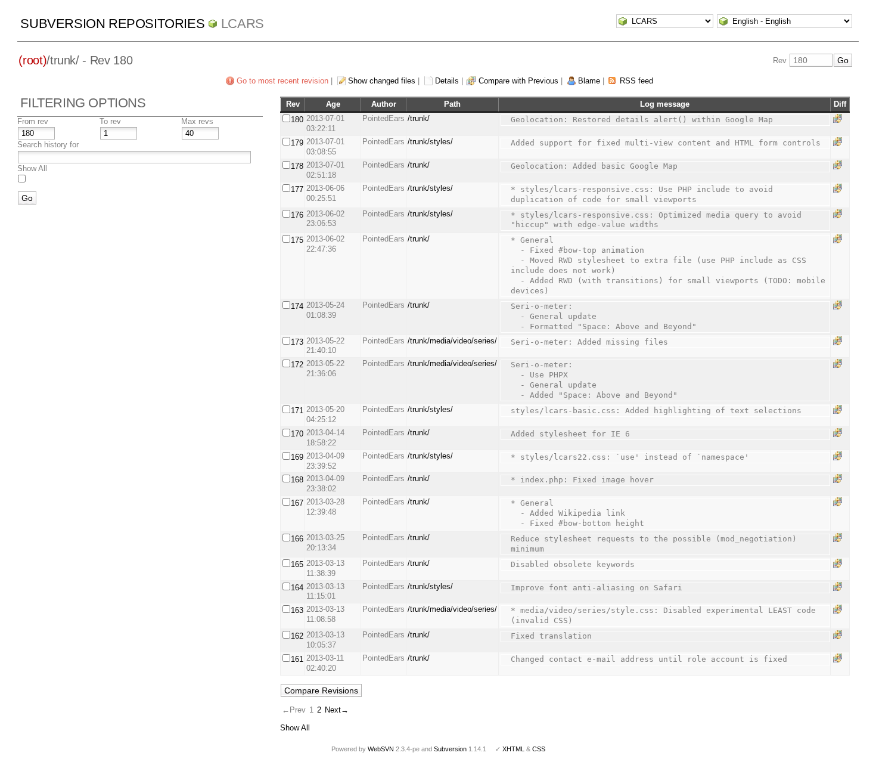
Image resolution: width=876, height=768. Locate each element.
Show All (32, 168)
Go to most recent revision (282, 80)
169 (297, 457)
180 (297, 119)
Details (447, 80)
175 (297, 240)
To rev (110, 121)
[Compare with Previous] (839, 118)
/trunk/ (419, 118)
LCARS (242, 23)
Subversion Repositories (112, 23)
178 (297, 166)
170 (297, 433)
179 (297, 142)
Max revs (197, 121)
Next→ (337, 709)
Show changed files (381, 80)
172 (297, 364)
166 (297, 538)
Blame (589, 80)
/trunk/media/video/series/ (452, 340)
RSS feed (636, 80)
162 (297, 635)
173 (297, 341)
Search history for (48, 144)
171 (297, 410)
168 (297, 479)
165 (297, 564)
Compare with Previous (518, 80)
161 (297, 659)
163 (297, 610)
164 (297, 587)
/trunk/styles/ (430, 141)
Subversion (450, 748)
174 (297, 306)
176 (297, 214)
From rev (32, 121)
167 (297, 502)
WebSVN (381, 748)
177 (297, 189)
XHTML (513, 748)
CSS (538, 748)
